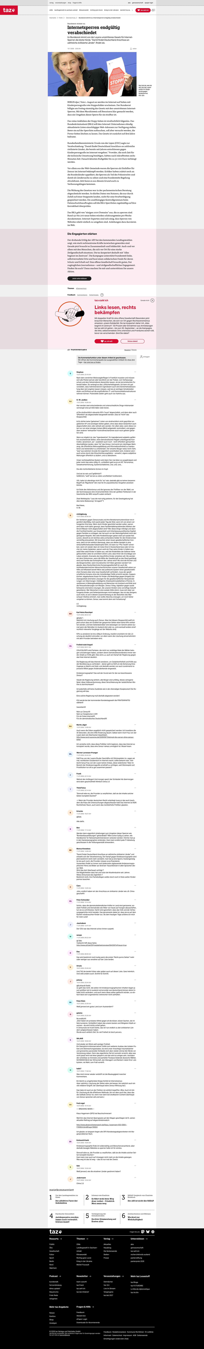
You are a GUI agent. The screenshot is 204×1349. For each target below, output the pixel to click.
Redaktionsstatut (119, 1332)
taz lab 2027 (108, 1295)
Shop (51, 1320)
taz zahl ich (135, 1251)
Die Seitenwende (110, 1251)
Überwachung (70, 18)
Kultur (51, 1254)
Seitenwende (142, 1335)
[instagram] (153, 1233)
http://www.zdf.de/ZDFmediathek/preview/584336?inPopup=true (101, 945)
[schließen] (152, 300)
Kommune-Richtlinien (135, 1332)
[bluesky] (148, 1233)
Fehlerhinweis (94, 295)
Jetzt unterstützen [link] (79, 278)
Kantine (52, 1316)
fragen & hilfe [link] (77, 3)
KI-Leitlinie (149, 1332)
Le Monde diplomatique (140, 1289)
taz (55, 1231)
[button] (153, 10)
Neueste (127, 350)
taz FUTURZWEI (137, 1286)
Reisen (52, 1313)
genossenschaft (137, 1248)
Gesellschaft (54, 1251)
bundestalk (53, 1282)
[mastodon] (143, 1233)
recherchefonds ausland (140, 1254)
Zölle (78, 1244)
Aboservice (81, 1316)
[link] (51, 10)
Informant (108, 1335)
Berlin (51, 1261)
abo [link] (129, 3)
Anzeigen (53, 1323)
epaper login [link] (149, 3)
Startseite (52, 18)
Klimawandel (81, 1254)
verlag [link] (51, 3)
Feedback (80, 1312)
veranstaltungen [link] (60, 3)
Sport (51, 1258)
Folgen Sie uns (135, 1232)
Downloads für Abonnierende (88, 1322)
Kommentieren (82, 295)
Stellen (106, 1254)
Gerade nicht (145, 300)
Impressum (127, 1335)
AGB (135, 1335)
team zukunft (81, 1282)
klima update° (54, 1288)
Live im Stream (109, 1288)
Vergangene (108, 1292)
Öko (51, 1248)
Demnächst (108, 1282)
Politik (61, 18)
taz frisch (80, 1285)
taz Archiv (135, 1292)
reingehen (53, 1299)
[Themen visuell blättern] (132, 10)
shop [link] (69, 3)
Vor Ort (106, 1285)
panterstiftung (136, 1258)
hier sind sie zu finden (92, 362)
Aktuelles (107, 1244)
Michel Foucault (82, 1265)
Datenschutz (117, 1335)
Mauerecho (53, 1292)
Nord (51, 1265)
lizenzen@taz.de (65, 1335)
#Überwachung (81, 288)
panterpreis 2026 (137, 1261)
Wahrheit (53, 1268)
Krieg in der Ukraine (84, 1261)
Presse (106, 1258)
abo (132, 1244)
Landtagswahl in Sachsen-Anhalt (86, 1249)
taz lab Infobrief (82, 1292)
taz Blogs (134, 1282)
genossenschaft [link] (137, 3)
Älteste (134, 350)
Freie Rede (53, 1295)
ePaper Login (81, 1319)
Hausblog (107, 1248)
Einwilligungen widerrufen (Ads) (116, 1339)
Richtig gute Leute (83, 1258)
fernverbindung (55, 1285)
